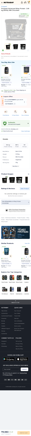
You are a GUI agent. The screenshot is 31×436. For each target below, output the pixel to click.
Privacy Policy (19, 343)
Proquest (4, 6)
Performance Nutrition (10, 217)
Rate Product (25, 188)
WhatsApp (4, 346)
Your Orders (17, 313)
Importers (3, 318)
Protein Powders (21, 217)
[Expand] (29, 174)
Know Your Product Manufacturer (19, 329)
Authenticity (4, 313)
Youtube (3, 343)
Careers (3, 326)
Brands (3, 321)
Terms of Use (19, 341)
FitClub (3, 331)
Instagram (4, 341)
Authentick (4, 333)
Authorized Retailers (19, 323)
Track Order (17, 316)
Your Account (17, 310)
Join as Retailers (18, 321)
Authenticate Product (6, 316)
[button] (28, 50)
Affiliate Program (5, 328)
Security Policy (19, 348)
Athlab (3, 323)
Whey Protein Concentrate (12, 219)
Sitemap (16, 318)
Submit (24, 369)
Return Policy (19, 346)
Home (2, 217)
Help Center (4, 310)
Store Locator (17, 326)
